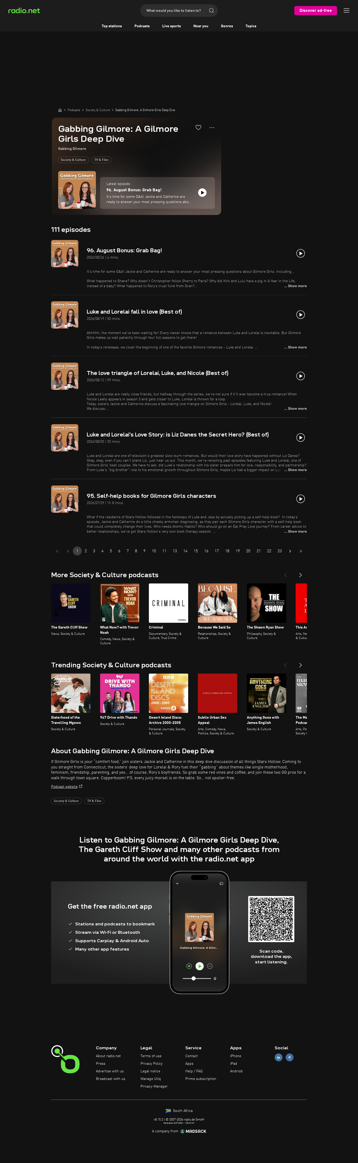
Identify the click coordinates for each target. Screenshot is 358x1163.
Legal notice (150, 1071)
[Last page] (300, 551)
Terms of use (150, 1056)
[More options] (212, 127)
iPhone (235, 1056)
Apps (189, 1064)
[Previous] (285, 573)
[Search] (211, 10)
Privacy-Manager (154, 1086)
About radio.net (108, 1056)
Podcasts (142, 26)
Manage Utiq (150, 1079)
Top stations (112, 26)
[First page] (57, 551)
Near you (200, 26)
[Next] (300, 573)
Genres (227, 26)
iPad (233, 1064)
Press (100, 1064)
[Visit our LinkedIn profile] (278, 1057)
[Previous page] (68, 551)
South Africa (182, 1111)
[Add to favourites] (198, 127)
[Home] (60, 110)
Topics (251, 26)
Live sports (171, 26)
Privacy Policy (151, 1064)
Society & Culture (73, 160)
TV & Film (101, 160)
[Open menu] (346, 10)
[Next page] (290, 551)
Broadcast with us (110, 1079)
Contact (191, 1056)
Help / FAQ (194, 1071)
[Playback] (202, 192)
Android (236, 1071)
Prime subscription (200, 1079)
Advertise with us (110, 1071)
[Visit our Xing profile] (290, 1057)
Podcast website (64, 787)
